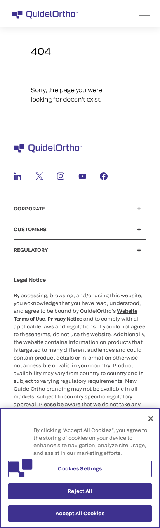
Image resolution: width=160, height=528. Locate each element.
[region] (80, 468)
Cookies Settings (80, 468)
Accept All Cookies (80, 513)
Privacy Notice (64, 319)
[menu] (128, 13)
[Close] (150, 418)
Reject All (80, 491)
